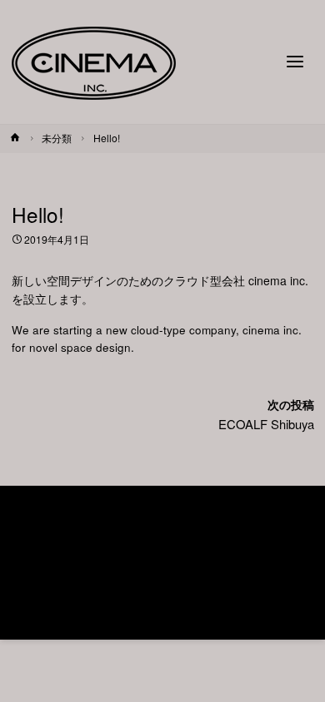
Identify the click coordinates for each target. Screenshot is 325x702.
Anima (156, 597)
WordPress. (219, 597)
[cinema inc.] (94, 62)
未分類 (57, 138)
